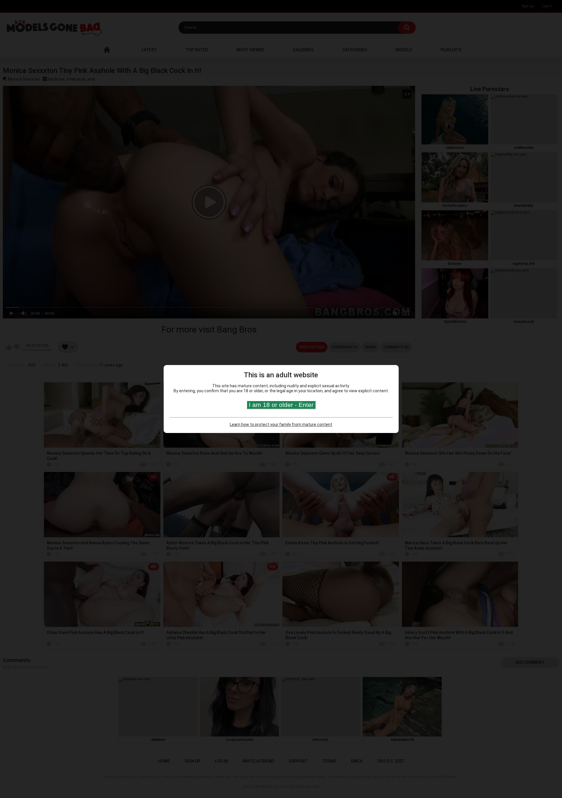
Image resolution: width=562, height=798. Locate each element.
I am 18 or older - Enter (281, 404)
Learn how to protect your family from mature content (281, 424)
